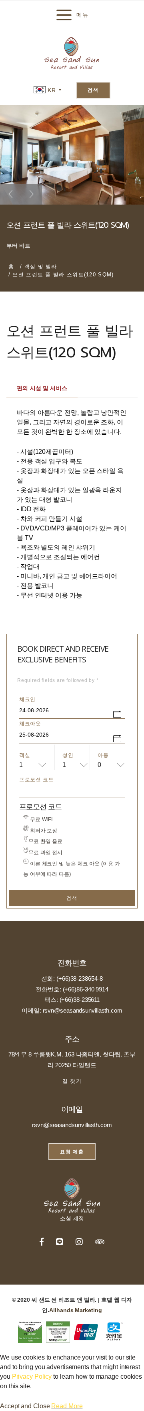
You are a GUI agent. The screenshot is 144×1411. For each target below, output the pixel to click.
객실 (24, 755)
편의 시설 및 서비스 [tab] (42, 388)
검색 (93, 90)
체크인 (27, 699)
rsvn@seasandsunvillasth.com (72, 1125)
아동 (103, 755)
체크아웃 (30, 724)
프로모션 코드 (36, 779)
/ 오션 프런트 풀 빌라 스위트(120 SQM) (61, 275)
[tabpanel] (72, 499)
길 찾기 (72, 1081)
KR (51, 90)
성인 (67, 755)
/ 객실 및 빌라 (38, 267)
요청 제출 (72, 1151)
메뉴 (82, 15)
